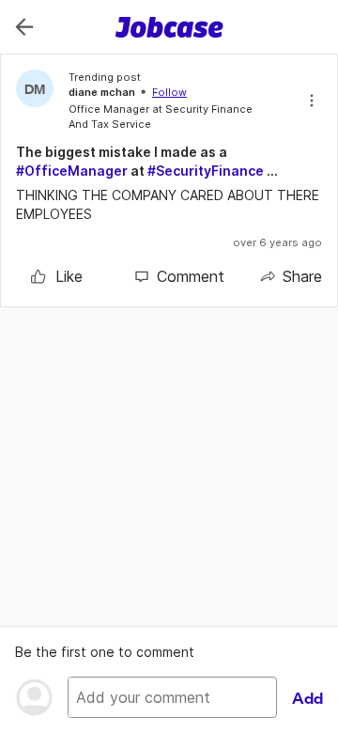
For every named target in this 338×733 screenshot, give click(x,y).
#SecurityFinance (205, 171)
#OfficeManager (72, 171)
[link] (57, 276)
